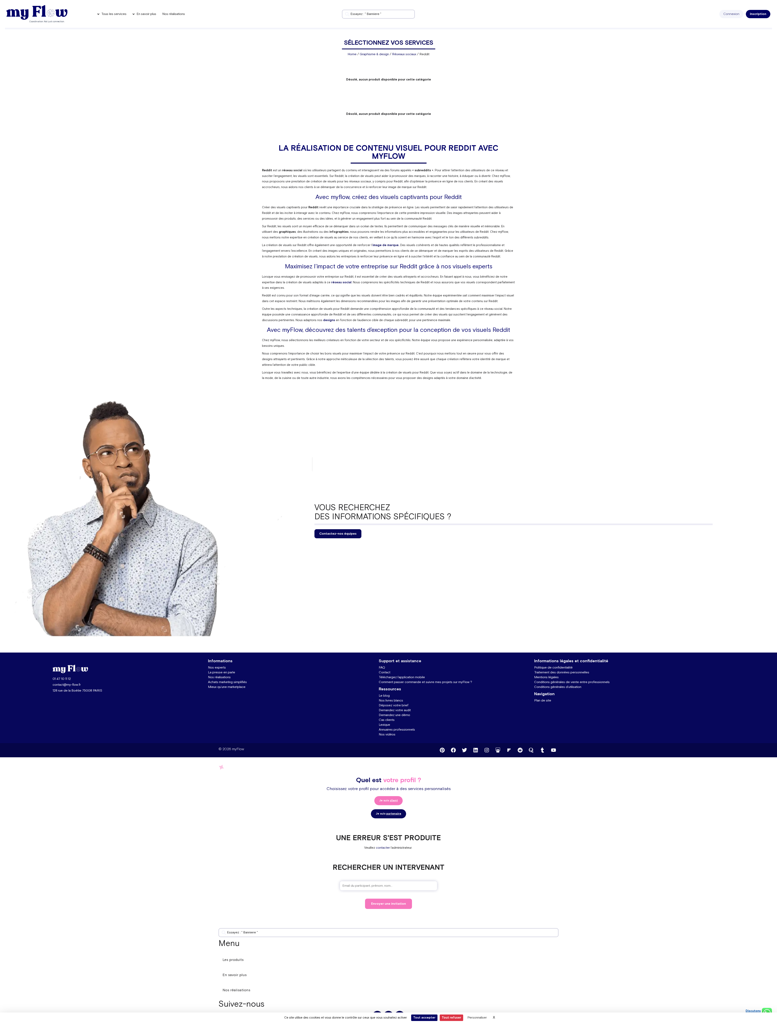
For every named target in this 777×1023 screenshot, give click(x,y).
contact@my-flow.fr (67, 685)
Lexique (384, 725)
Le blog (384, 696)
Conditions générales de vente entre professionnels (572, 682)
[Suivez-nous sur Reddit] (520, 750)
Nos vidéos (387, 734)
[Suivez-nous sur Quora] (531, 750)
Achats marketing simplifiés (227, 682)
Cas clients (387, 720)
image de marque (386, 245)
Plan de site (542, 700)
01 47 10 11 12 (62, 679)
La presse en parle (221, 672)
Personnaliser (477, 1018)
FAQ (382, 667)
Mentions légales (546, 677)
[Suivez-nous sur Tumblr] (542, 750)
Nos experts (217, 667)
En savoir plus (235, 975)
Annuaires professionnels (397, 730)
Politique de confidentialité (553, 667)
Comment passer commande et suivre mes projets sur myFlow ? (425, 682)
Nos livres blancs (391, 700)
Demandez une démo (394, 715)
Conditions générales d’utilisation (557, 687)
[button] (731, 14)
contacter (383, 848)
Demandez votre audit (395, 710)
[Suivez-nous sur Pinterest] (442, 750)
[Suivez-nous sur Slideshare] (498, 750)
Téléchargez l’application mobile (402, 677)
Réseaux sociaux (404, 54)
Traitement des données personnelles (561, 672)
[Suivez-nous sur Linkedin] (475, 750)
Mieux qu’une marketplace (226, 687)
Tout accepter (424, 1018)
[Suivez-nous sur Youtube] (553, 750)
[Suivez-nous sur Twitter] (464, 750)
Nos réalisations (219, 677)
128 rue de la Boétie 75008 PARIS (77, 691)
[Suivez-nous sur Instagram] (487, 750)
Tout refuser (451, 1018)
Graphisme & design (374, 54)
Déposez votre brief (393, 705)
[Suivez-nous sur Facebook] (453, 750)
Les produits (233, 959)
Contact (384, 672)
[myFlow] (36, 12)
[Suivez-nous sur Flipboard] (509, 750)
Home (352, 54)
